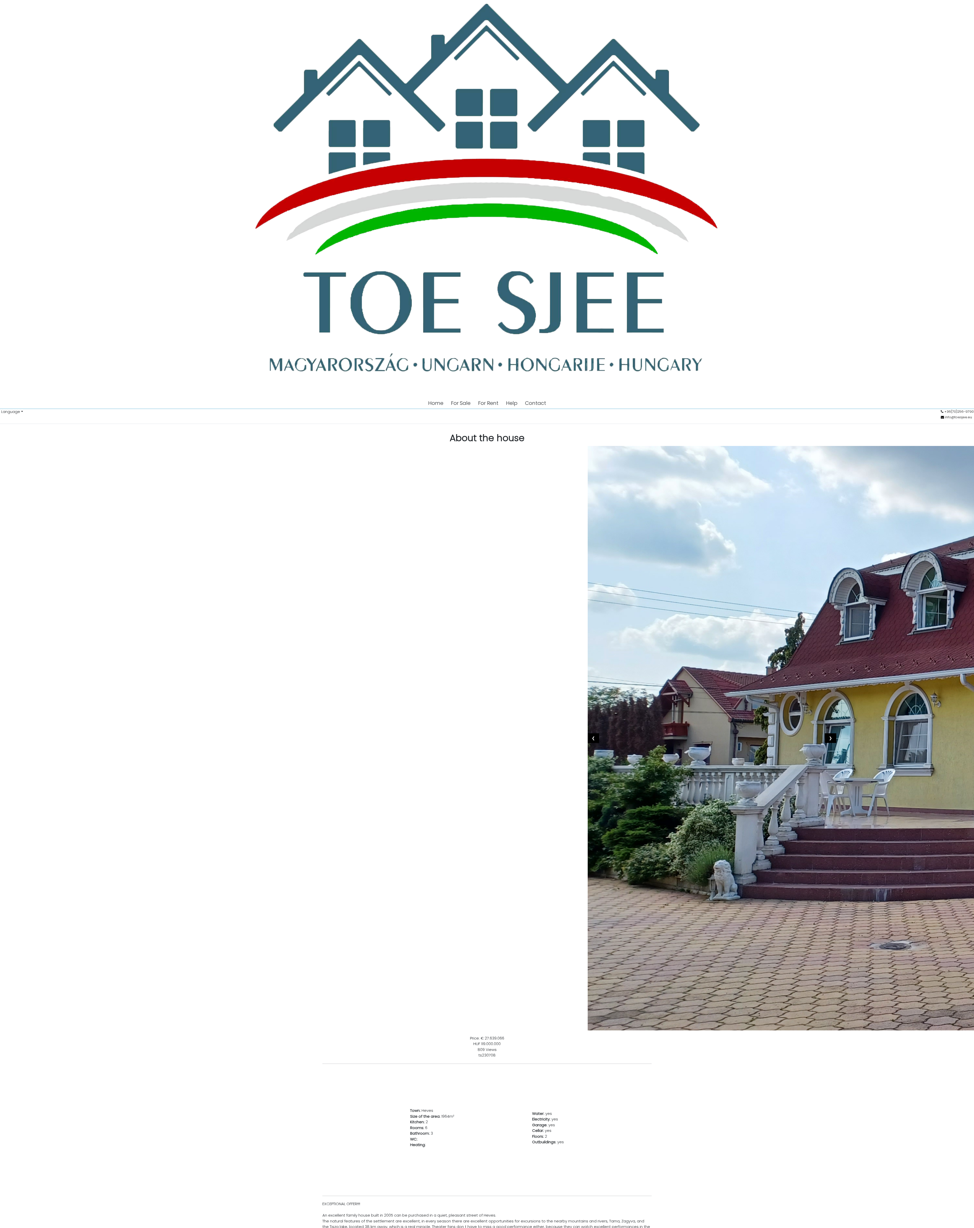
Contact (535, 403)
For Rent (488, 403)
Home (435, 403)
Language (10, 411)
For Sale (461, 403)
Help (511, 403)
